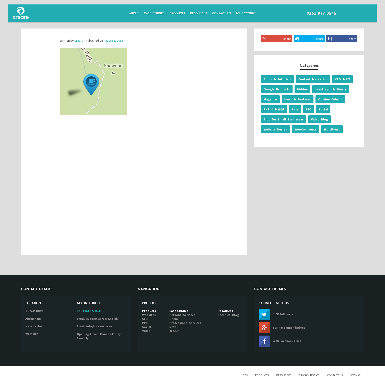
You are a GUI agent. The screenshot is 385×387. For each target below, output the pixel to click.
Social (323, 109)
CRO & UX (342, 79)
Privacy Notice (309, 375)
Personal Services (182, 315)
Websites (149, 315)
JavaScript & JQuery (330, 89)
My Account (246, 13)
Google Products (277, 89)
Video (146, 331)
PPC (145, 323)
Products (177, 13)
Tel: (89, 311)
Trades (174, 331)
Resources (198, 13)
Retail (173, 327)
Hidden (302, 89)
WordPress (332, 129)
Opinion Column (330, 99)
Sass (295, 109)
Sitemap (355, 375)
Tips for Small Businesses (284, 119)
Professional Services (185, 323)
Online (174, 319)
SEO (308, 109)
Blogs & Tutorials (277, 79)
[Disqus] (134, 189)
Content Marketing (313, 79)
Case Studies (154, 13)
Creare (79, 41)
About (134, 13)
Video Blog (319, 119)
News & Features (297, 99)
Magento (270, 99)
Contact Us (221, 13)
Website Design (275, 129)
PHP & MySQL (274, 109)
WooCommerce (306, 129)
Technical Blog (228, 315)
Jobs (244, 375)
